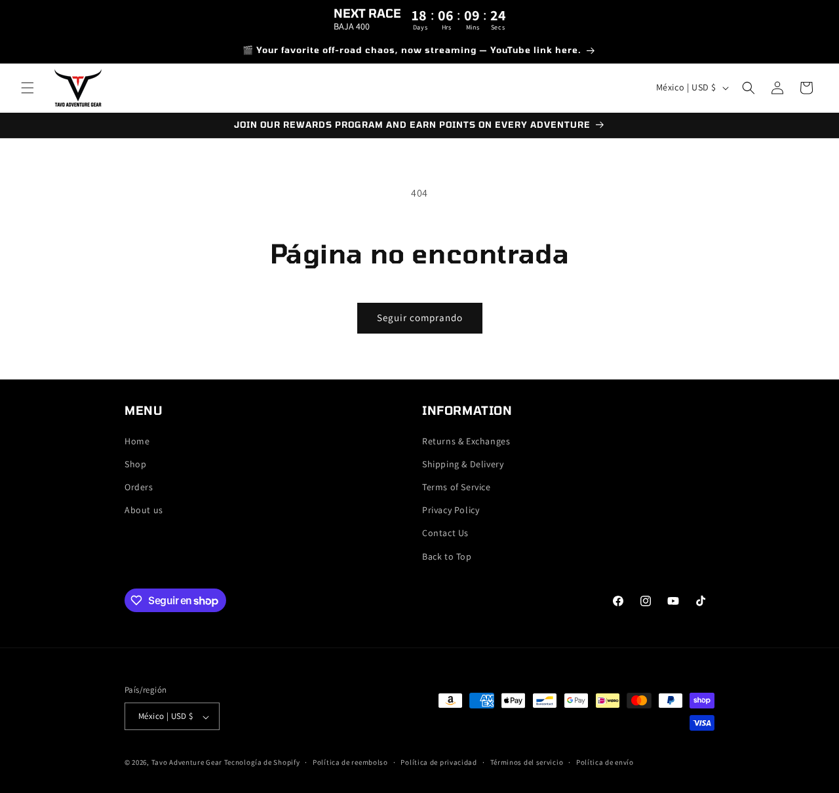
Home (137, 440)
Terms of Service (456, 486)
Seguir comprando (420, 317)
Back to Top (447, 556)
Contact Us (445, 533)
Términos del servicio (527, 762)
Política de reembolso (350, 762)
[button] (27, 87)
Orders (139, 486)
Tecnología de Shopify (262, 762)
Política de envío (605, 762)
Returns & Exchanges (466, 440)
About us (144, 510)
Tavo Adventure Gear (186, 762)
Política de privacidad (438, 762)
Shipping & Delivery (462, 463)
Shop (135, 463)
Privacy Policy (450, 510)
